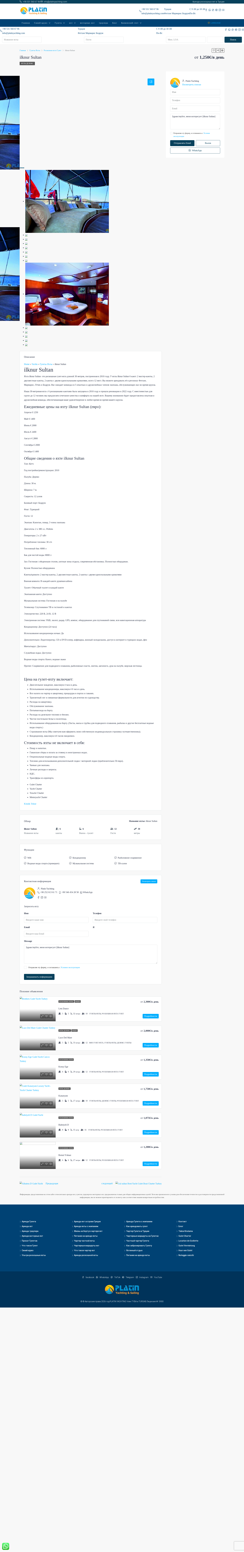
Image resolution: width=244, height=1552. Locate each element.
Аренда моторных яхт (32, 1236)
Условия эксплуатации (70, 967)
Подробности (150, 1016)
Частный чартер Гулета (137, 1241)
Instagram (144, 1277)
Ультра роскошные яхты (34, 1255)
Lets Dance (63, 1008)
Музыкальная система (83, 863)
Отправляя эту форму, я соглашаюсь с (54, 967)
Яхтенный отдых (134, 1250)
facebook (90, 1277)
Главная (26, 23)
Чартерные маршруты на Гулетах (142, 1236)
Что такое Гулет (30, 1245)
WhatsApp (87, 892)
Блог (114, 23)
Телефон (97, 913)
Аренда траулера (30, 1231)
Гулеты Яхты (46, 364)
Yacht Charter (36, 789)
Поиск (233, 39)
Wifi (29, 858)
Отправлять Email (182, 143)
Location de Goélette (188, 1241)
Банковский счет (130, 23)
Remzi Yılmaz (64, 1155)
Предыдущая (52, 1183)
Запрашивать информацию (39, 977)
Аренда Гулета (29, 1221)
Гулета (58, 23)
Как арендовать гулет (137, 1226)
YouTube (157, 1277)
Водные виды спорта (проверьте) (43, 863)
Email (27, 927)
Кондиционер (79, 858)
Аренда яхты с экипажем (86, 1226)
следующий (107, 1183)
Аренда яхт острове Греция (87, 1221)
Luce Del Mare (65, 1037)
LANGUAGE (215, 23)
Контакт (182, 1221)
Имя (26, 913)
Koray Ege (63, 1066)
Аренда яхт (27, 1226)
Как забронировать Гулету (139, 1245)
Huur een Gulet (185, 1250)
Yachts (35, 364)
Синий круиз (40, 23)
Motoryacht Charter (38, 797)
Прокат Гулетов (29, 1241)
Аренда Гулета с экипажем (139, 1221)
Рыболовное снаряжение (130, 858)
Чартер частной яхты (84, 1241)
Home (27, 364)
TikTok (117, 1277)
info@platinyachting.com (152, 13)
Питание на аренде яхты (86, 1236)
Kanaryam (63, 1096)
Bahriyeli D (63, 1125)
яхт (71, 23)
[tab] (151, 82)
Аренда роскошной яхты (86, 1255)
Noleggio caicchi (186, 1255)
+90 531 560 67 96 (150, 9)
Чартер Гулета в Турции (137, 1231)
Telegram (129, 1277)
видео (77, 1001)
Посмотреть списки (149, 881)
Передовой (216, 39)
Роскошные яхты (66, 1001)
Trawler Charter (37, 793)
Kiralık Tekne (30, 804)
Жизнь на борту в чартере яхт (88, 1231)
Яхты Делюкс (27, 63)
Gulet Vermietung (186, 1245)
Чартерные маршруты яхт (86, 1245)
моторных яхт (87, 23)
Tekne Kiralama (185, 1231)
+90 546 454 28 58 (70, 892)
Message (28, 941)
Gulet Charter (36, 784)
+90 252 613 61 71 (48, 892)
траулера (103, 23)
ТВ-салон (122, 863)
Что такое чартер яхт (84, 1250)
